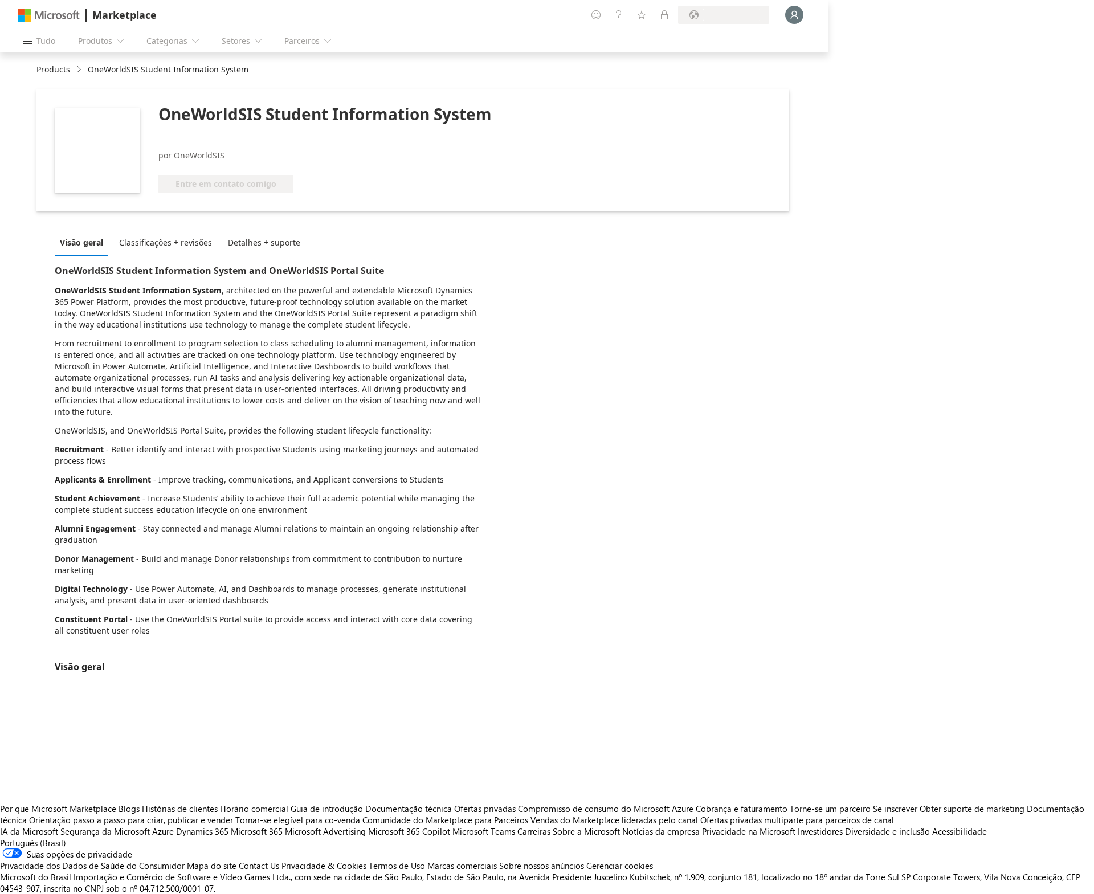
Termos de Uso (397, 865)
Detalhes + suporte (264, 242)
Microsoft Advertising (325, 831)
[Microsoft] (49, 15)
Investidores (820, 831)
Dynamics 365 (202, 831)
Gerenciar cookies (619, 865)
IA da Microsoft (29, 831)
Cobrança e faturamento (741, 808)
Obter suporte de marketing (972, 808)
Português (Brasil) (33, 842)
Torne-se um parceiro (830, 808)
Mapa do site (211, 865)
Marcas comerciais (462, 865)
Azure (163, 831)
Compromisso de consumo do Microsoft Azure (607, 808)
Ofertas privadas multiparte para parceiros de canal (797, 820)
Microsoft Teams (483, 831)
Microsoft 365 (257, 831)
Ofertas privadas (485, 808)
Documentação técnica (408, 808)
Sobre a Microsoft (586, 831)
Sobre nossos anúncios (541, 865)
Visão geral (81, 242)
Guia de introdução (327, 808)
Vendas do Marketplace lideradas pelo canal (614, 820)
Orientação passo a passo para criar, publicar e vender (131, 820)
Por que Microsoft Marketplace (58, 808)
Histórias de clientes (180, 808)
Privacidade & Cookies (323, 865)
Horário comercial (254, 808)
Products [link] (53, 69)
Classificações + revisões (165, 242)
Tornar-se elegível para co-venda (297, 820)
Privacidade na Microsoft (748, 831)
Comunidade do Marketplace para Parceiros (445, 820)
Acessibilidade (959, 831)
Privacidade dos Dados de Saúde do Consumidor (92, 865)
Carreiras (533, 831)
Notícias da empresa (661, 831)
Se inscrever (895, 808)
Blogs (129, 808)
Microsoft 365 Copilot (409, 831)
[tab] (84, 242)
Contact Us (259, 865)
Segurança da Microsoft (105, 831)
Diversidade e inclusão (887, 831)
